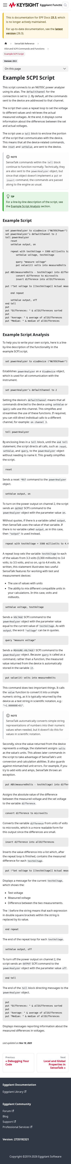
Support (8, 1122)
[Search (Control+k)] (65, 5)
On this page (13, 68)
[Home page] (6, 43)
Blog (5, 1116)
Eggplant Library (13, 1092)
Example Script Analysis (25, 206)
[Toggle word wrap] (58, 230)
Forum (7, 1111)
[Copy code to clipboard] (64, 230)
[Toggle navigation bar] (5, 4)
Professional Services (16, 1127)
